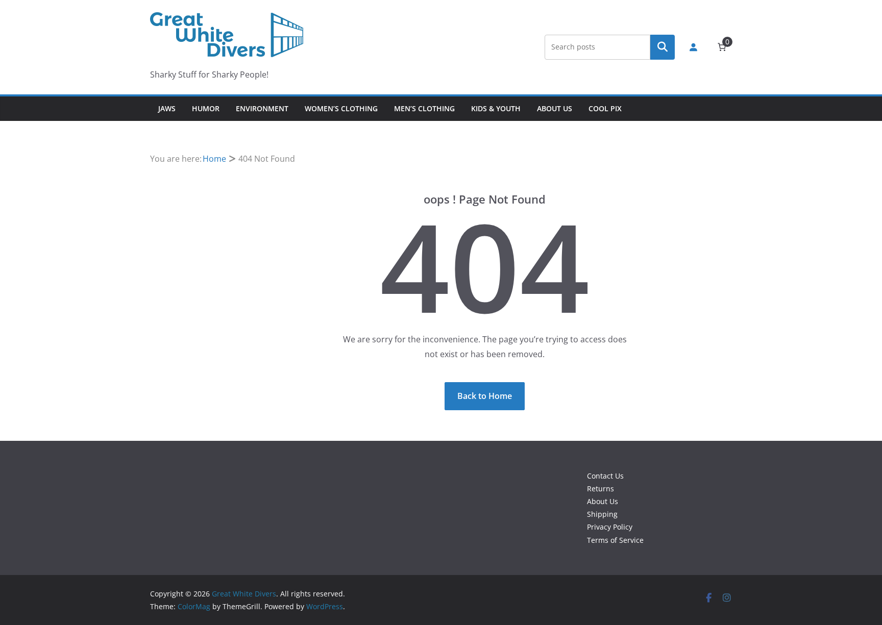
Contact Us (605, 476)
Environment (262, 108)
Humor (205, 108)
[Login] (693, 47)
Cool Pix (605, 108)
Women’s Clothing (341, 108)
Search (662, 47)
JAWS (167, 108)
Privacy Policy (609, 527)
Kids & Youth (496, 108)
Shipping (602, 514)
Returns (600, 488)
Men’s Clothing (424, 108)
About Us (554, 108)
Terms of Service (615, 540)
